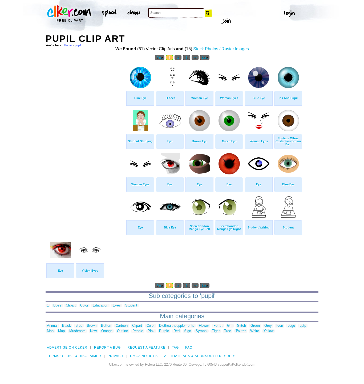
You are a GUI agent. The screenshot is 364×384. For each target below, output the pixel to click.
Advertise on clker (67, 347)
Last (205, 57)
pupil (78, 45)
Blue (78, 326)
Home (68, 45)
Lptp (303, 326)
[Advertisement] (86, 143)
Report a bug (107, 347)
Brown (91, 326)
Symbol (201, 331)
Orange (106, 331)
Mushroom (77, 331)
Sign (187, 331)
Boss (57, 305)
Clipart (71, 305)
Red (176, 331)
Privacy (116, 356)
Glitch (241, 326)
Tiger (216, 331)
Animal (52, 326)
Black (66, 326)
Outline (122, 331)
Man (50, 331)
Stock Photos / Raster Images (221, 49)
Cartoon (122, 326)
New (93, 331)
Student (131, 305)
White (254, 331)
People (137, 331)
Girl (229, 326)
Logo (291, 326)
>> (195, 57)
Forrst (218, 326)
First (160, 57)
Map (61, 331)
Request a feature (146, 347)
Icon (279, 326)
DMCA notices (144, 356)
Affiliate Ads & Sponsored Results (200, 356)
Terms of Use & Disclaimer (74, 356)
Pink (151, 331)
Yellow (268, 331)
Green (255, 326)
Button (106, 326)
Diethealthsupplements (176, 326)
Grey (268, 326)
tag (175, 347)
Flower (204, 326)
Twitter (241, 331)
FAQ (188, 347)
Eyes (117, 305)
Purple (164, 331)
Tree (227, 331)
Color (84, 305)
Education (100, 305)
